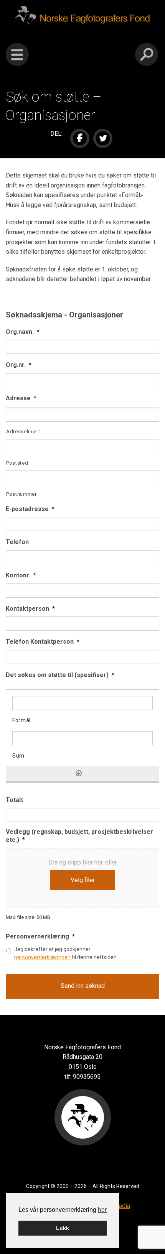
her (102, 1209)
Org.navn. (23, 331)
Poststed (17, 463)
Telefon (17, 542)
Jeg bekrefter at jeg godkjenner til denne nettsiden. (66, 953)
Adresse (21, 398)
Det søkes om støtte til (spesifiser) (60, 675)
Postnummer (21, 494)
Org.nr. (18, 364)
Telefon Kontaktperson (42, 641)
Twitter (102, 138)
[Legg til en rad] (79, 773)
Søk (146, 54)
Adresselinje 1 (23, 431)
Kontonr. (21, 575)
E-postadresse (30, 509)
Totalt (14, 800)
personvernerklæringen (42, 957)
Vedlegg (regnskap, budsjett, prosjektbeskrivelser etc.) (79, 835)
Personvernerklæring (40, 936)
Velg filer (83, 880)
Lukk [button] (62, 1228)
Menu (17, 54)
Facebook (79, 138)
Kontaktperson (30, 608)
